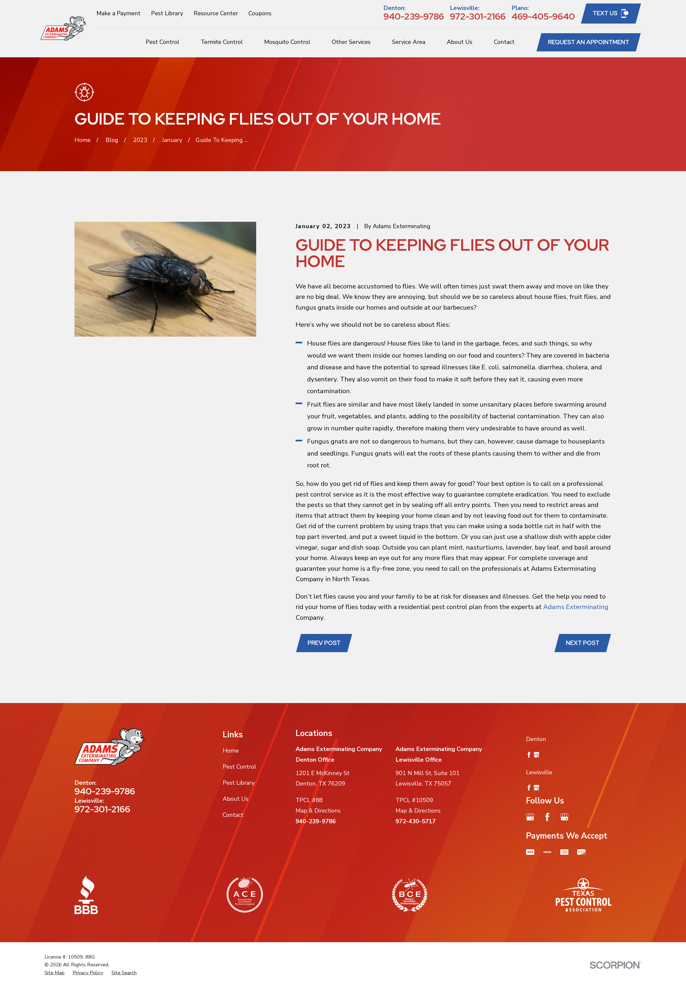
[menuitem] (54, 972)
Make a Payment (118, 13)
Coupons (259, 13)
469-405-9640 (543, 16)
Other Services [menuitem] (351, 42)
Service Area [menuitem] (408, 42)
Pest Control (239, 767)
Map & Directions (318, 811)
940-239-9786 (413, 16)
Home (231, 751)
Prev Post (324, 643)
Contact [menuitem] (504, 42)
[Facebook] (547, 817)
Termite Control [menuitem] (222, 42)
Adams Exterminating (575, 606)
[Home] (64, 28)
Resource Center (216, 13)
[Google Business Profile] (530, 817)
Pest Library (167, 13)
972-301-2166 (478, 16)
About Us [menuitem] (459, 42)
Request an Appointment (588, 42)
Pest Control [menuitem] (162, 42)
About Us (235, 799)
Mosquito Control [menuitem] (287, 42)
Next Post (582, 643)
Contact (233, 815)
